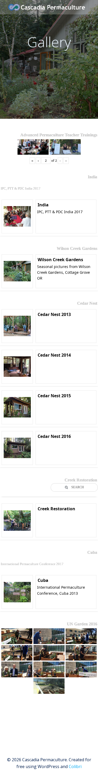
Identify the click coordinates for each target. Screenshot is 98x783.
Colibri (75, 766)
